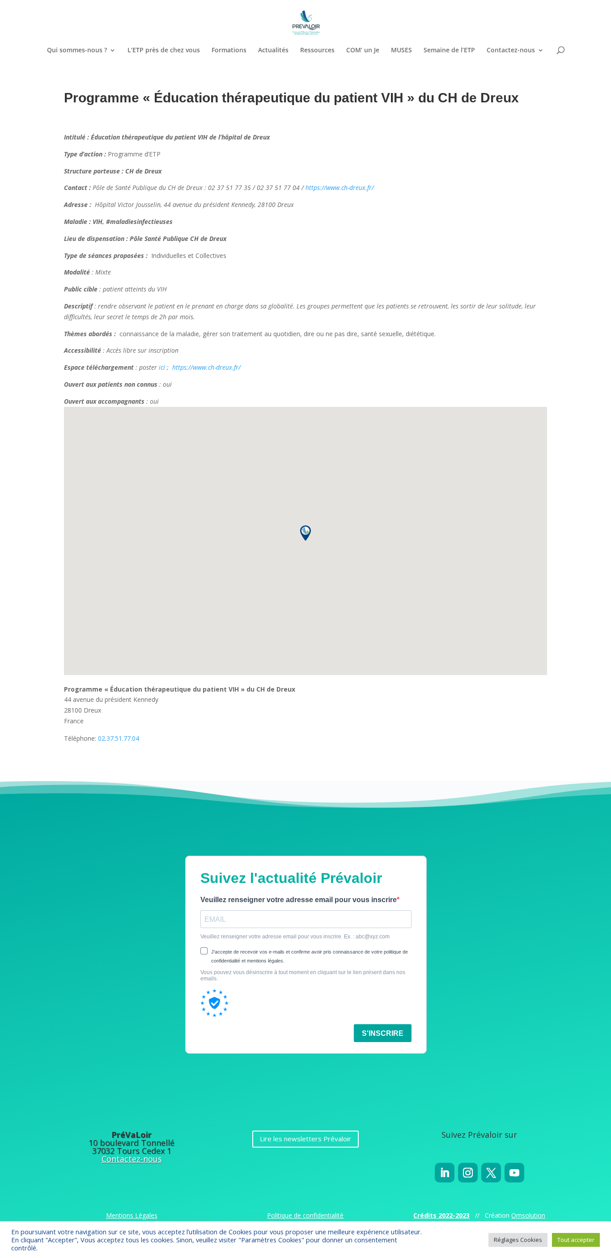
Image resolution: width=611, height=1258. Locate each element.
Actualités (273, 50)
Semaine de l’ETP (449, 50)
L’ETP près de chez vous (163, 50)
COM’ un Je (362, 50)
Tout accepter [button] (575, 1240)
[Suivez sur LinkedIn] (444, 1172)
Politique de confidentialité (305, 1215)
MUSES (401, 50)
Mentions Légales (131, 1215)
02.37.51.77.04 (118, 738)
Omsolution (528, 1215)
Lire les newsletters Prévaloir (305, 1138)
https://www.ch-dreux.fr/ (340, 187)
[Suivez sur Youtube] (514, 1172)
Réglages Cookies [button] (518, 1240)
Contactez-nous (511, 50)
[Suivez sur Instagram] (468, 1172)
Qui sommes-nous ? (77, 50)
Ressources (317, 50)
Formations (229, 50)
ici (162, 367)
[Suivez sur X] (491, 1172)
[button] (305, 533)
